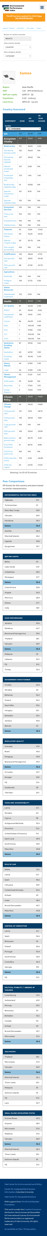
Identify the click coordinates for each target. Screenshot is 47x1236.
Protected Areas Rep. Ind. (8, 177)
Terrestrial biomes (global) (8, 159)
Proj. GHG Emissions (8, 446)
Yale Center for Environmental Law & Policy (23, 1184)
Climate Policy (8, 398)
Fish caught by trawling (9, 248)
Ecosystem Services (9, 208)
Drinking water (8, 357)
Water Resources (8, 288)
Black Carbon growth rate (10, 439)
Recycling (8, 385)
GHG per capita (8, 466)
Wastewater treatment (9, 295)
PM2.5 (6, 310)
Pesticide (8, 276)
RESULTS (9, 38)
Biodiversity (9, 146)
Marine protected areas (8, 168)
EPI (5, 134)
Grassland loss (10, 221)
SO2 (6, 330)
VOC (6, 339)
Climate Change (7, 405)
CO (5, 334)
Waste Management (10, 375)
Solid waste (9, 381)
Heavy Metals (7, 364)
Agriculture (9, 272)
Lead (6, 370)
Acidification (10, 254)
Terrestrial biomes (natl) (10, 151)
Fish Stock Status (8, 235)
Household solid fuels (9, 315)
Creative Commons (32, 1209)
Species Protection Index (8, 193)
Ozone (7, 321)
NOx (6, 325)
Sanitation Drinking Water (8, 345)
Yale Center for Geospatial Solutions (20, 1197)
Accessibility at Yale (13, 1229)
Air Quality (9, 306)
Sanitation (8, 352)
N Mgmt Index (7, 282)
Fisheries (8, 229)
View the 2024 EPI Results (28, 17)
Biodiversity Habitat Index (10, 186)
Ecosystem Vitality (10, 140)
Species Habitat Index (10, 201)
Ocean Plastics (7, 391)
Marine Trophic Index (10, 241)
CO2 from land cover (8, 452)
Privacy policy (30, 1229)
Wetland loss (9, 225)
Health (7, 301)
